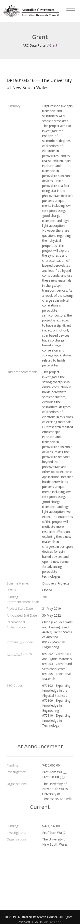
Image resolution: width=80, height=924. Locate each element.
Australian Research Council (38, 917)
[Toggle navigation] (70, 8)
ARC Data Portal (34, 45)
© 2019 (11, 917)
